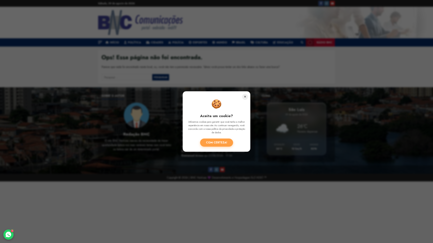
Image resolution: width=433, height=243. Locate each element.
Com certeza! (216, 142)
